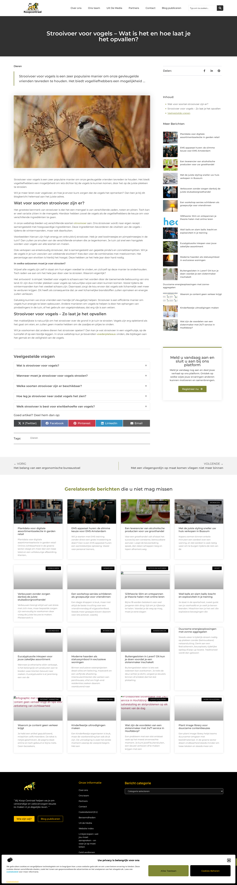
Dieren (18, 66)
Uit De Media (114, 8)
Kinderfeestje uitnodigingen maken (199, 307)
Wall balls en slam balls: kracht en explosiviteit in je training (197, 595)
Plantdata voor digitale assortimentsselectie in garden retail (36, 531)
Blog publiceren (171, 8)
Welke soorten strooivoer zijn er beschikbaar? (81, 386)
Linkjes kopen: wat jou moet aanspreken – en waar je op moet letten (88, 840)
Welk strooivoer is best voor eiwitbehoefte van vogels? (81, 406)
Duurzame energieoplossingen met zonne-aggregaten (197, 630)
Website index (86, 828)
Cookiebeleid (12, 881)
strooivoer (80, 223)
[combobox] (202, 8)
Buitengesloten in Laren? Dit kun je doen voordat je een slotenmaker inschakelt (199, 273)
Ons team (94, 8)
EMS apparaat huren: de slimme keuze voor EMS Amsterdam (90, 530)
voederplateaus (106, 334)
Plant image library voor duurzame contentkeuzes (194, 727)
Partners (134, 8)
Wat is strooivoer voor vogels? (81, 365)
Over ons (76, 8)
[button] (229, 860)
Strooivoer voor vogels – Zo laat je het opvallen (194, 108)
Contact (150, 8)
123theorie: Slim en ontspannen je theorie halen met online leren (144, 595)
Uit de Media (85, 823)
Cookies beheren (210, 871)
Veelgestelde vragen (179, 113)
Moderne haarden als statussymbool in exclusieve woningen (88, 659)
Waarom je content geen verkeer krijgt (201, 294)
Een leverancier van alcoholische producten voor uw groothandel (145, 530)
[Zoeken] (220, 8)
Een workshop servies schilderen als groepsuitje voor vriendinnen (91, 595)
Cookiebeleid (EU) (88, 812)
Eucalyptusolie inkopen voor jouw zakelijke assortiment (35, 658)
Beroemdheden (87, 817)
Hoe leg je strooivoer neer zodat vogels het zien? (81, 396)
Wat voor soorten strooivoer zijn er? (188, 104)
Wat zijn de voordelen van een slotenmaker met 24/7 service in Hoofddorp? (197, 324)
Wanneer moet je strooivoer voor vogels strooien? (81, 375)
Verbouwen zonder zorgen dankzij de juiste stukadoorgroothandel (34, 596)
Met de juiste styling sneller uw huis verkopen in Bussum (197, 530)
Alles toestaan (168, 871)
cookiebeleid (12, 872)
